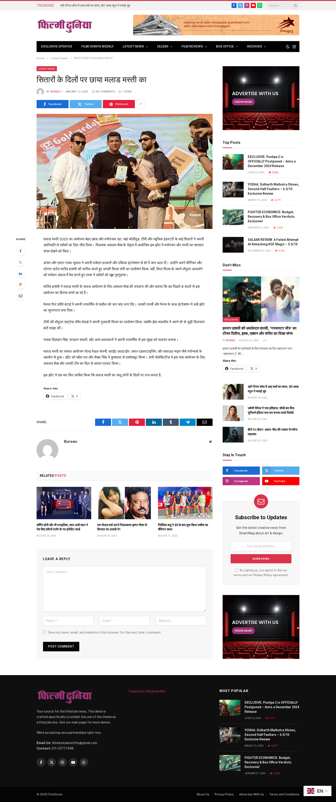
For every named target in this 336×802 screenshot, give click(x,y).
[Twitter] (20, 262)
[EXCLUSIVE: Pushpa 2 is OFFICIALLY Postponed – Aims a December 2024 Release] (233, 162)
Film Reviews (192, 46)
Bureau (56, 91)
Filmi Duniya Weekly (97, 46)
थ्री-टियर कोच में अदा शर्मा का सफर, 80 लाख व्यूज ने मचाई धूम (95, 5)
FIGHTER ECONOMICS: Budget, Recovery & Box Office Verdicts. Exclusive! (272, 216)
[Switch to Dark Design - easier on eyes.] (288, 46)
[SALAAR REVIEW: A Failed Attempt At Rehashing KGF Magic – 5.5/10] (233, 245)
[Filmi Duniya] (65, 26)
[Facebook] (20, 251)
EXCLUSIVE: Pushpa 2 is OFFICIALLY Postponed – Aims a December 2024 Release (272, 161)
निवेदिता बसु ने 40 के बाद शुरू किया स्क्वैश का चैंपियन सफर (183, 527)
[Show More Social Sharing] (140, 104)
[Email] (20, 295)
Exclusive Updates (56, 46)
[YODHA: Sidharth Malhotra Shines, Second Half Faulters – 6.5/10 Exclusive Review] (233, 189)
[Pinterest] (20, 284)
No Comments (105, 91)
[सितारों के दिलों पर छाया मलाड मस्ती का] (125, 171)
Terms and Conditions (284, 794)
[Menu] (294, 47)
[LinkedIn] (20, 273)
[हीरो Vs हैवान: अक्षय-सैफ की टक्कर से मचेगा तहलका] (233, 435)
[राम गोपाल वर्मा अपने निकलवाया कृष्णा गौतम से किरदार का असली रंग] (124, 503)
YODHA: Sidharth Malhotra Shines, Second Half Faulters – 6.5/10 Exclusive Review (273, 189)
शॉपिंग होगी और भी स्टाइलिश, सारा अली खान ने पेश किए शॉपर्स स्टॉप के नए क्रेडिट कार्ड (62, 527)
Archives (254, 46)
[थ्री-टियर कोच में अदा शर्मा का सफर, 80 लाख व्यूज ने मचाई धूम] (233, 392)
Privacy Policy (262, 575)
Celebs (162, 46)
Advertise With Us (251, 794)
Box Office (225, 46)
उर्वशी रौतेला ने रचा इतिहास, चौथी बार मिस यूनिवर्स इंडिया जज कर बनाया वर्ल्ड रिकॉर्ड (271, 410)
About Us (203, 794)
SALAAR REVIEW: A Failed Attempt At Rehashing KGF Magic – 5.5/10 (273, 242)
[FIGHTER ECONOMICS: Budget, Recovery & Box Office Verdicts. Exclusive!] (233, 217)
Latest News (133, 46)
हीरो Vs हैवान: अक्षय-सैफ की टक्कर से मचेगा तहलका (272, 432)
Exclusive (231, 319)
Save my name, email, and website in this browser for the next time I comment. (104, 632)
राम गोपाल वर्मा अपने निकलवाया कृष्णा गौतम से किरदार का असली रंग (122, 527)
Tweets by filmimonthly (146, 691)
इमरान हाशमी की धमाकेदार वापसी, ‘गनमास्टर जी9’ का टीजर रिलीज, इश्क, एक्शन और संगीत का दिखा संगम (259, 331)
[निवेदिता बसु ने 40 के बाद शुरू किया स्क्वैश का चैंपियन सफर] (185, 503)
